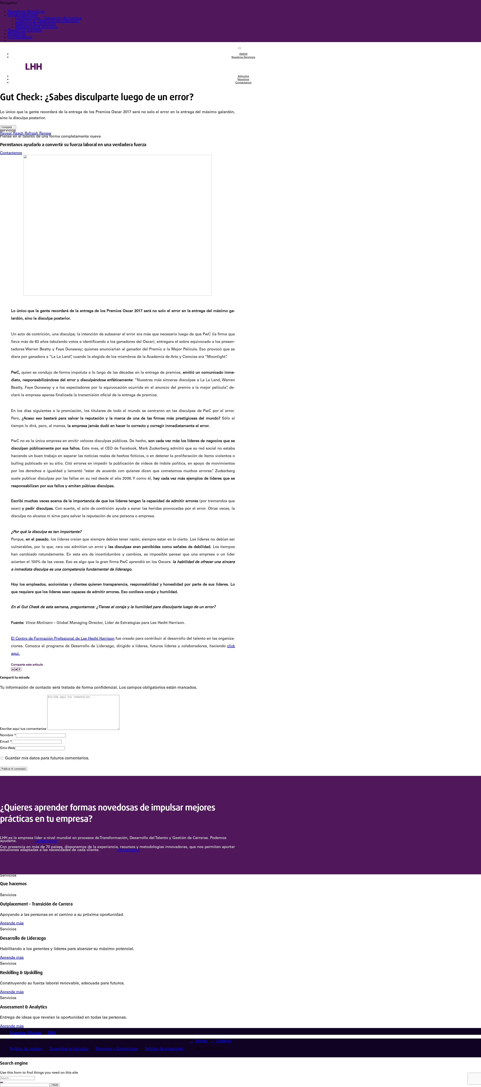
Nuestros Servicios (26, 12)
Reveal (6, 134)
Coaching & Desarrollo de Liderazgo (47, 21)
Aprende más (12, 923)
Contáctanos (46, 841)
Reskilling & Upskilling (35, 24)
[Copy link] (22, 669)
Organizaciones (23, 15)
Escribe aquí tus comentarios (23, 729)
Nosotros (17, 34)
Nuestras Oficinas (25, 1033)
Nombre (8, 735)
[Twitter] (16, 669)
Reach (19, 134)
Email (6, 742)
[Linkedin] (12, 669)
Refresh (32, 134)
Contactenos (11, 153)
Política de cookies (25, 1049)
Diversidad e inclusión (68, 1049)
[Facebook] (19, 669)
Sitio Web (7, 748)
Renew (45, 134)
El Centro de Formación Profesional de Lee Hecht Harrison (62, 639)
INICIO (243, 54)
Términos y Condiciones (116, 1049)
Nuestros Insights (25, 30)
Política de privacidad (164, 1049)
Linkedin (223, 1041)
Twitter (201, 1041)
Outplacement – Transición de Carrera (48, 18)
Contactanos (20, 37)
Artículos (243, 76)
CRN (52, 1033)
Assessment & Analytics (36, 27)
